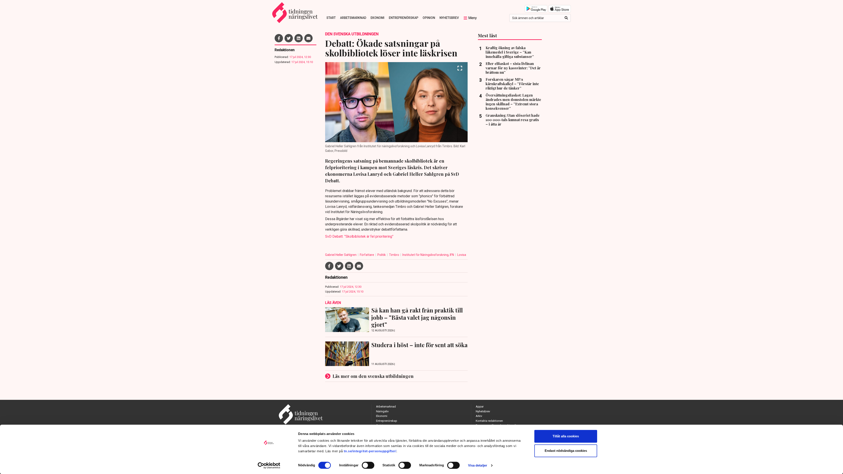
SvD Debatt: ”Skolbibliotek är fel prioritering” (359, 236)
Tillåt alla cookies (566, 436)
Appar (480, 406)
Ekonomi (377, 18)
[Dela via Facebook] (279, 38)
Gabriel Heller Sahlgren (341, 255)
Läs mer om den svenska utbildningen (373, 376)
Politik (381, 255)
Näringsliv (382, 411)
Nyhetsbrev (449, 18)
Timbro (394, 255)
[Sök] (566, 18)
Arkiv (479, 416)
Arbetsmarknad (353, 18)
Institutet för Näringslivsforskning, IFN (428, 255)
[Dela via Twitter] (289, 38)
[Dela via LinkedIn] (298, 38)
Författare (367, 255)
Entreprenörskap (403, 18)
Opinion (429, 18)
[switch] (368, 465)
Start (331, 18)
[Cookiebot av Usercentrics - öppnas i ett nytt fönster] (269, 465)
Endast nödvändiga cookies (566, 450)
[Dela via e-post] (308, 38)
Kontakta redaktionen (489, 420)
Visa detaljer (477, 465)
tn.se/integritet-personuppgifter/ (370, 451)
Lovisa (461, 255)
